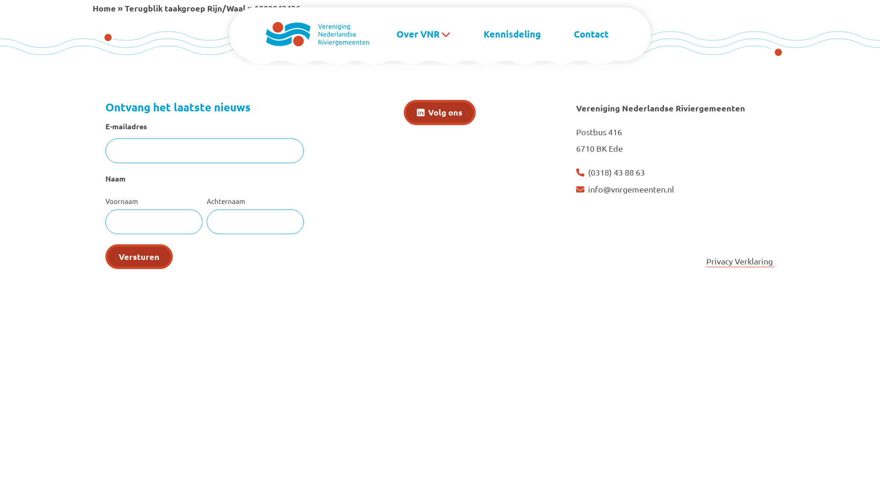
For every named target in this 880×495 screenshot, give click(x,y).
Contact (591, 34)
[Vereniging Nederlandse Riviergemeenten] (317, 33)
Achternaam (226, 201)
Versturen (139, 256)
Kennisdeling (512, 34)
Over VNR (418, 34)
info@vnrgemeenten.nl (631, 189)
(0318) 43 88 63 (616, 172)
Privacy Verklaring (740, 261)
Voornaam (121, 201)
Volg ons (445, 112)
